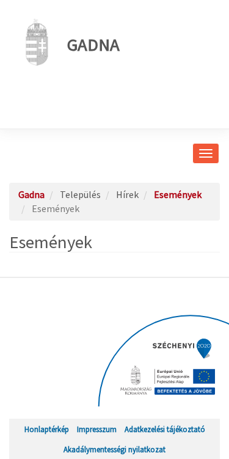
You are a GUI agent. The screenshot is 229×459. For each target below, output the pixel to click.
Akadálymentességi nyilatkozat (114, 449)
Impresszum (97, 429)
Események (178, 194)
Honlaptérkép (46, 429)
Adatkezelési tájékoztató (165, 429)
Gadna (93, 45)
